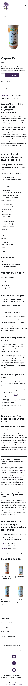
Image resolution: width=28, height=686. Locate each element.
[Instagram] (14, 663)
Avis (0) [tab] (16, 98)
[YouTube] (14, 670)
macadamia (19, 477)
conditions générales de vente (11, 645)
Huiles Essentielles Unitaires (13, 17)
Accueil (3, 17)
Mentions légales (5, 641)
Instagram (5, 545)
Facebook (4, 543)
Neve (7, 684)
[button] (24, 22)
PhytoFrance (8, 88)
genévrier (16, 399)
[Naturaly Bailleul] (6, 6)
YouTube (4, 548)
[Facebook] (14, 656)
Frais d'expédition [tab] (16, 95)
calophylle (22, 470)
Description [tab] (4, 95)
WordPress (19, 684)
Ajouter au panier (12, 75)
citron (15, 395)
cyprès (7, 85)
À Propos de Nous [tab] (6, 98)
